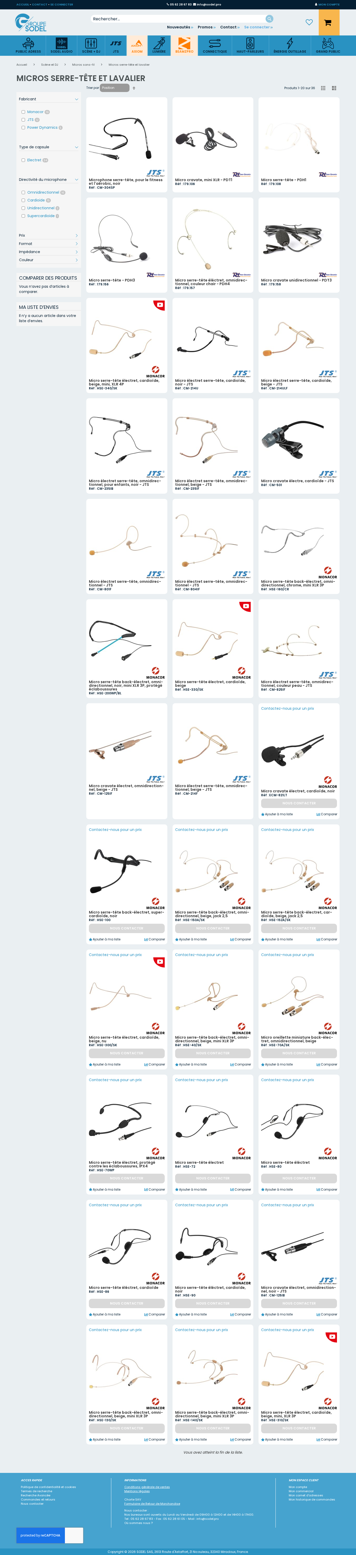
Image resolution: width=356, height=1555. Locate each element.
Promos (205, 27)
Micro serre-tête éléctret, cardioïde (123, 1287)
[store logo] (34, 22)
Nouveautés (178, 27)
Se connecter (257, 27)
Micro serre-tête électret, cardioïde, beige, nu (124, 1039)
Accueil (22, 65)
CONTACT (39, 4)
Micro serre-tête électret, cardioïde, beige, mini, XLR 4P (124, 382)
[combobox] (182, 19)
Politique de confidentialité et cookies (48, 1487)
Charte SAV (132, 1499)
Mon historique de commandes (312, 1499)
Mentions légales (137, 1491)
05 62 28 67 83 (181, 4)
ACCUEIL (22, 4)
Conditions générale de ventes (147, 1487)
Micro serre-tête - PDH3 (112, 280)
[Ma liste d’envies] (309, 22)
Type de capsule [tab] (34, 147)
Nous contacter (32, 1504)
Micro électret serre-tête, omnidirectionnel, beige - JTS (211, 482)
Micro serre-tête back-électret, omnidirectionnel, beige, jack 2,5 (212, 914)
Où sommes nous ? (138, 1523)
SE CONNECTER (61, 4)
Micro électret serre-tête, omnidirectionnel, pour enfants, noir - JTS (125, 482)
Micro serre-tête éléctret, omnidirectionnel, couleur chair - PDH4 (211, 282)
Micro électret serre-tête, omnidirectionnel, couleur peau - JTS (297, 683)
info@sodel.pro (209, 4)
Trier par (92, 87)
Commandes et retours (38, 1499)
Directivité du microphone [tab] (43, 179)
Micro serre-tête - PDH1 (283, 179)
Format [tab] (25, 243)
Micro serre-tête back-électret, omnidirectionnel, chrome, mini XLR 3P (298, 583)
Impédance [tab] (29, 251)
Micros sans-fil (83, 65)
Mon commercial (301, 1491)
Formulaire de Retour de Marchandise (152, 1504)
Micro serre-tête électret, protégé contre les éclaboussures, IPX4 (122, 1164)
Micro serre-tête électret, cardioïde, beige (210, 683)
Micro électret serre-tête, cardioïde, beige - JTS (296, 382)
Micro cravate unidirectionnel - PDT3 (296, 280)
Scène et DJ (50, 65)
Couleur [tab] (26, 259)
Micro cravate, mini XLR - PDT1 (203, 179)
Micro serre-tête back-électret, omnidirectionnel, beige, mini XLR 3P (212, 1039)
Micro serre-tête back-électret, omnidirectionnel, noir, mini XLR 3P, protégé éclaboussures (126, 685)
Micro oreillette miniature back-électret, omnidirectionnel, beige (297, 1039)
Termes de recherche (36, 1491)
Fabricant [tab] (27, 99)
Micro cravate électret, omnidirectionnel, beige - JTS (126, 787)
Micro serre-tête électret (199, 1162)
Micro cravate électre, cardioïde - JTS (297, 480)
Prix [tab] (22, 235)
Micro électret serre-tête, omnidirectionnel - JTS (125, 583)
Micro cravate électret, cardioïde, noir (298, 791)
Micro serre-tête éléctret (285, 1162)
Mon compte (298, 1487)
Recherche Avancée (35, 1495)
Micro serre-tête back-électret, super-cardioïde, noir (126, 914)
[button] (327, 5)
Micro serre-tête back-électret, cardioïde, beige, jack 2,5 (296, 914)
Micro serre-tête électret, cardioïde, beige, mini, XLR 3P (296, 1414)
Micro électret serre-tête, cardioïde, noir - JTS (210, 382)
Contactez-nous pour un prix (287, 708)
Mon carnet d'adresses (306, 1495)
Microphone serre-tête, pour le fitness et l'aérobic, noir (126, 181)
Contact (228, 27)
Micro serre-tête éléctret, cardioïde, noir (210, 1289)
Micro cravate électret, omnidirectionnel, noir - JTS (298, 1289)
